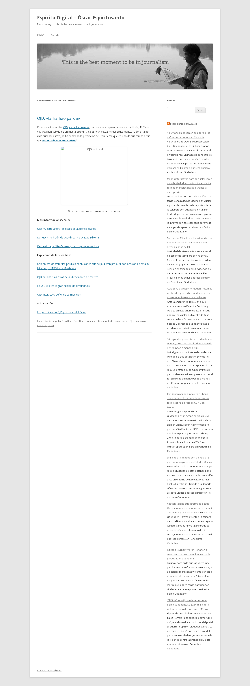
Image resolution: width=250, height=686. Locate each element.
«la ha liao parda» (79, 127)
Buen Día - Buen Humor (80, 321)
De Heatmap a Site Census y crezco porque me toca (68, 246)
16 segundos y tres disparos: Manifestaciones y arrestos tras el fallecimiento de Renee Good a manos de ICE (189, 343)
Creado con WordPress (49, 670)
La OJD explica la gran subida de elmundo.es (63, 285)
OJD (65, 127)
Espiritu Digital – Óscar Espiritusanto (80, 17)
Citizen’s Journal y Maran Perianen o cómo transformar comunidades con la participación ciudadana (188, 554)
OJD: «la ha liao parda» (58, 118)
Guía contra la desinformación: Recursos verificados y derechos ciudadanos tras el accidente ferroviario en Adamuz (189, 293)
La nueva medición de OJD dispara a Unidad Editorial (68, 237)
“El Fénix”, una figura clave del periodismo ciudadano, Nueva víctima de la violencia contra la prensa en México (188, 605)
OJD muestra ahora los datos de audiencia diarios (66, 228)
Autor (55, 34)
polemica (140, 321)
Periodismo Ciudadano (183, 124)
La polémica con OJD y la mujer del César (61, 312)
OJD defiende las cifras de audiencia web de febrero (67, 277)
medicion (123, 321)
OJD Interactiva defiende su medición (59, 294)
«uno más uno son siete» (59, 140)
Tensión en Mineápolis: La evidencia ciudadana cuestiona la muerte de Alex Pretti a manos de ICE (189, 242)
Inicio (40, 34)
